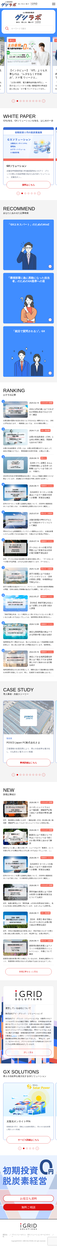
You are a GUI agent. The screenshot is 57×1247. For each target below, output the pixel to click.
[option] (28, 65)
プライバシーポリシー (19, 1236)
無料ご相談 (28, 1207)
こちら (14, 1036)
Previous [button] (13, 101)
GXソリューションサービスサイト (38, 1236)
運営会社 (5, 1236)
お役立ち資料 (28, 1198)
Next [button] (44, 101)
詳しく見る (28, 1052)
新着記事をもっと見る (28, 971)
